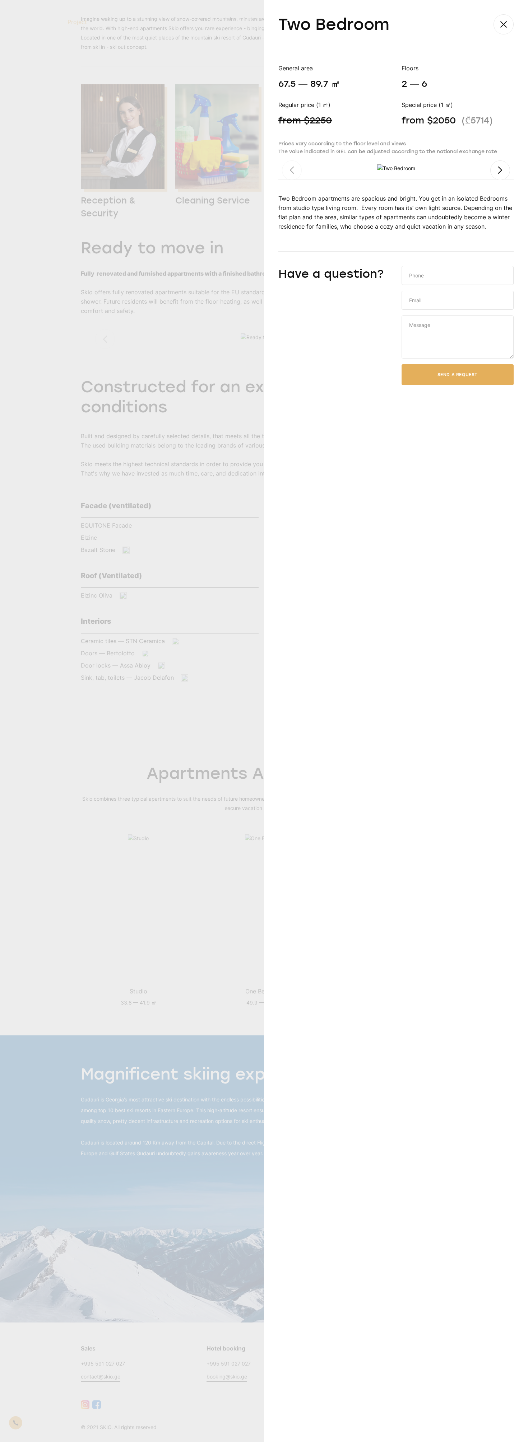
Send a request (457, 374)
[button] (500, 170)
